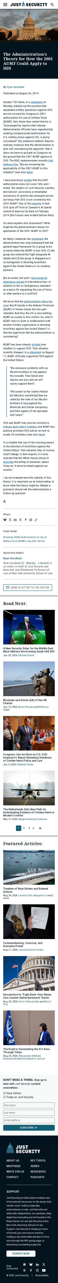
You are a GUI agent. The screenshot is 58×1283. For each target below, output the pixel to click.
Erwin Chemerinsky (29, 1001)
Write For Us (15, 1171)
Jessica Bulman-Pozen (31, 949)
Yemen (41, 541)
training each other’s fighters (20, 426)
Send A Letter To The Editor (30, 587)
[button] (52, 4)
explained (37, 238)
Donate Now (21, 1253)
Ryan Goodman (15, 87)
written (28, 180)
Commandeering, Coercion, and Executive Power (22, 944)
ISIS (34, 541)
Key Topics (38, 1160)
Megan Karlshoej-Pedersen (33, 819)
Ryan (12, 558)
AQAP (17, 537)
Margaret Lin (40, 895)
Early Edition (14, 1093)
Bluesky (31, 563)
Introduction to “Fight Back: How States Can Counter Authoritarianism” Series (27, 996)
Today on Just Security (20, 1097)
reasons (36, 203)
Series (35, 1166)
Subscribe (27, 1127)
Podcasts (37, 1177)
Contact (12, 1177)
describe (8, 462)
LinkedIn (43, 563)
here (29, 172)
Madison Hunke (25, 764)
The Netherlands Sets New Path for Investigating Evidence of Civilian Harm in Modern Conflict (28, 812)
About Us (12, 1160)
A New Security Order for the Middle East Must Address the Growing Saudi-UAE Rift (28, 650)
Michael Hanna (26, 655)
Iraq (29, 541)
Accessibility (42, 1275)
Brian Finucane (26, 707)
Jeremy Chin (25, 895)
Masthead (13, 1166)
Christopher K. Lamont (33, 1058)
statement (37, 102)
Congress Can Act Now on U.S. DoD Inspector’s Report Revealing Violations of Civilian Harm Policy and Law (27, 757)
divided (36, 344)
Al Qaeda (8, 537)
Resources (38, 1171)
